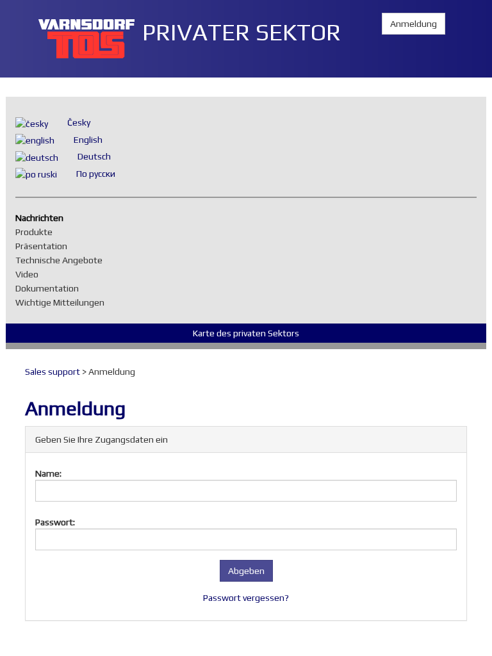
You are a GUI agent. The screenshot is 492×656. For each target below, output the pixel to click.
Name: (48, 473)
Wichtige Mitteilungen (63, 302)
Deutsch (94, 156)
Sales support (52, 371)
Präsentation (44, 246)
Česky (78, 122)
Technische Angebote (62, 260)
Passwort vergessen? (246, 598)
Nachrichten (42, 218)
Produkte (37, 232)
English (88, 140)
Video (30, 274)
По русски (95, 173)
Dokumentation (50, 288)
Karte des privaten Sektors (246, 333)
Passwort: (55, 522)
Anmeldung (413, 24)
